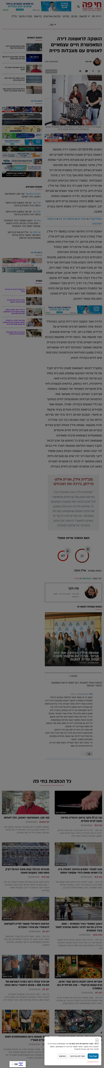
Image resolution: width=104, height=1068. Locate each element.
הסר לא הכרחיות (77, 1056)
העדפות (62, 1056)
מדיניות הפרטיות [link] (93, 1062)
